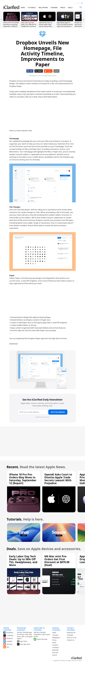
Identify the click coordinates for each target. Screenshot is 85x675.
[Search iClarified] (81, 7)
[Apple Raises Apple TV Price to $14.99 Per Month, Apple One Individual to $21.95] (65, 20)
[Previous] (2, 20)
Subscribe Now (42, 639)
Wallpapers (56, 638)
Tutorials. (14, 519)
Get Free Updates (58, 412)
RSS (7, 647)
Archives (55, 652)
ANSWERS (54, 7)
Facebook (9, 633)
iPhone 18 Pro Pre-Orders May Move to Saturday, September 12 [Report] (11, 24)
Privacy (79, 660)
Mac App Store (25, 644)
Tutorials (55, 635)
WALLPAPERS (43, 7)
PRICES (62, 7)
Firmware (55, 647)
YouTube (9, 644)
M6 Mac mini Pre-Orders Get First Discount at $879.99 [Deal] (56, 560)
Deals (54, 642)
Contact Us (70, 640)
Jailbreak (55, 650)
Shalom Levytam (52, 75)
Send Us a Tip (71, 638)
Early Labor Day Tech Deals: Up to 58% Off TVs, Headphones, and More (29, 24)
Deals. (12, 549)
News (54, 633)
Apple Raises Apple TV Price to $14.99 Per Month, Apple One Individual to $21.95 (65, 25)
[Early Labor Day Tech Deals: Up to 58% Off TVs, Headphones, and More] (29, 20)
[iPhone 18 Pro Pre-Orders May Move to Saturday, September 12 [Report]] (11, 20)
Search (54, 655)
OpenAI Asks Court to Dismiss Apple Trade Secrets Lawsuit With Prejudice (45, 25)
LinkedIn (9, 641)
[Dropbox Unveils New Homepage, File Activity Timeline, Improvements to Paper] (42, 183)
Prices (54, 640)
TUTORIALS (32, 7)
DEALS (70, 7)
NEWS (23, 7)
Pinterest (9, 638)
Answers (55, 645)
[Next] (83, 20)
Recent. (13, 467)
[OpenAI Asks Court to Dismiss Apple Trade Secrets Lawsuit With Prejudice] (47, 20)
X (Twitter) (9, 635)
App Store (23, 641)
